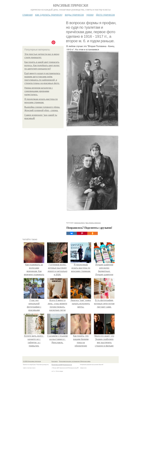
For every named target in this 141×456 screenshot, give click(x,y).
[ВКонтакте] (71, 233)
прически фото (79, 223)
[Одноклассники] (92, 233)
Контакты (54, 361)
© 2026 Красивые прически (32, 361)
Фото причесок (105, 14)
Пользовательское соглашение (69, 361)
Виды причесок (74, 14)
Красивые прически (70, 5)
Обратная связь (85, 361)
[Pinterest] (82, 233)
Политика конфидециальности (61, 365)
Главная (27, 14)
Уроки (89, 14)
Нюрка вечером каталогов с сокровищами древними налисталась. (38, 91)
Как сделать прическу (48, 14)
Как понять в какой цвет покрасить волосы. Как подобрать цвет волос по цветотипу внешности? (42, 65)
